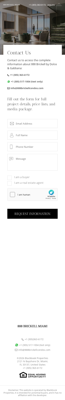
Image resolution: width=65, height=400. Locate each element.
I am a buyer (22, 177)
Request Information (32, 214)
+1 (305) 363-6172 (37, 4)
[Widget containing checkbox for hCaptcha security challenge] (32, 194)
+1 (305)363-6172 (34, 339)
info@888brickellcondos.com (26, 88)
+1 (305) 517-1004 (34, 345)
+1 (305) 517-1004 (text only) (27, 81)
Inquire (51, 4)
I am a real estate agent (29, 183)
